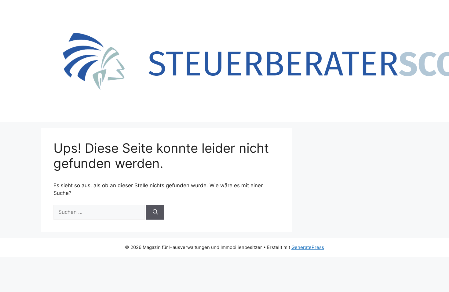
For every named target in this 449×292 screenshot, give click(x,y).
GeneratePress (307, 247)
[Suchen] (155, 212)
